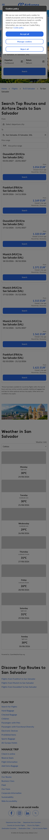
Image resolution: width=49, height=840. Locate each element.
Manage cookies (24, 41)
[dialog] (25, 30)
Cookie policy (18, 28)
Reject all (24, 49)
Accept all (24, 34)
